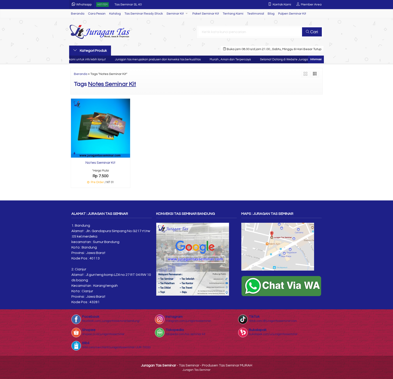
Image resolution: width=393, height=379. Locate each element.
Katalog (115, 13)
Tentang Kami (233, 13)
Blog (271, 13)
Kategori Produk (93, 50)
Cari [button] (313, 32)
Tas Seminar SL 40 (128, 4)
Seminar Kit (175, 13)
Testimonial (255, 13)
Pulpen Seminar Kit (292, 13)
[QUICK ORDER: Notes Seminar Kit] (74, 153)
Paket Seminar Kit (205, 13)
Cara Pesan (97, 13)
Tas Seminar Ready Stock (143, 13)
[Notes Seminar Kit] (100, 128)
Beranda (77, 13)
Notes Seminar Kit (101, 162)
